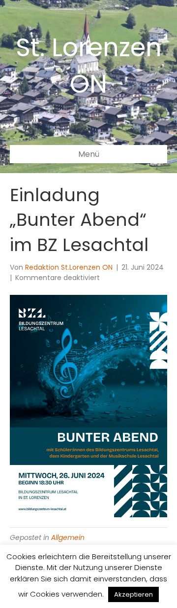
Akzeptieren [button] (133, 594)
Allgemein (68, 537)
